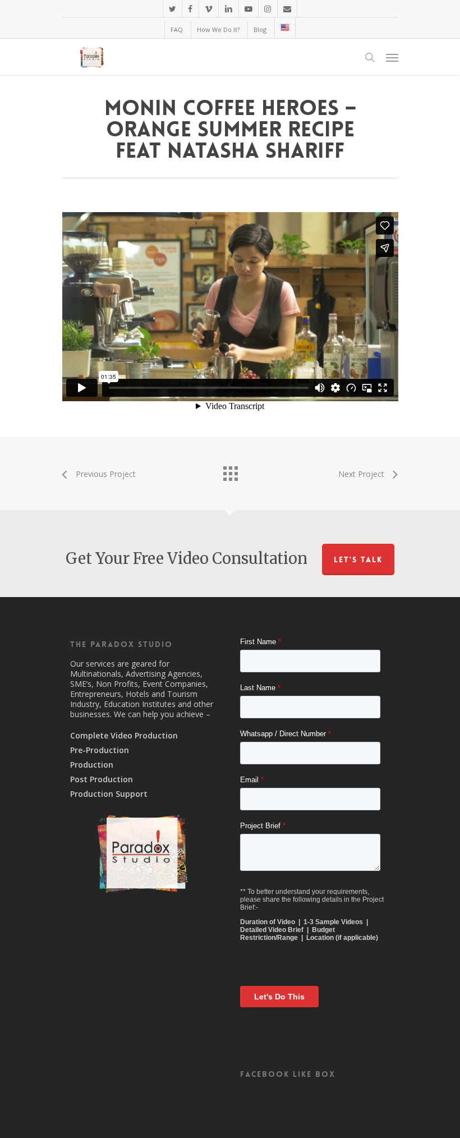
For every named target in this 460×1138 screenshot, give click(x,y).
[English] (284, 27)
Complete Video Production (124, 736)
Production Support (109, 794)
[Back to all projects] (230, 471)
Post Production (101, 779)
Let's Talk (358, 559)
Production (91, 765)
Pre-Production (99, 750)
